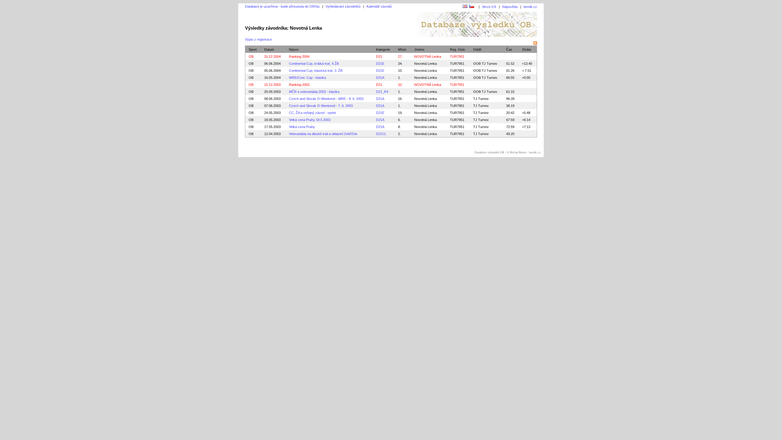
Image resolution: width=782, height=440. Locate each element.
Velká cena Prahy (302, 127)
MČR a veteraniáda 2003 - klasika (314, 92)
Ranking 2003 (299, 84)
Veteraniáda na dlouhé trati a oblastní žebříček (323, 134)
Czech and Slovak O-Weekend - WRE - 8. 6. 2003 (326, 99)
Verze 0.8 (489, 7)
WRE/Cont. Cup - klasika (307, 77)
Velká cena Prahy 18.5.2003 (310, 120)
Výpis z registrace (258, 39)
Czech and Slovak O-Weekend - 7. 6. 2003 (321, 106)
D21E (380, 63)
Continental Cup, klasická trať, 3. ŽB (315, 70)
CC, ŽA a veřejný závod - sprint (312, 113)
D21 (379, 56)
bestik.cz (530, 7)
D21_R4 (382, 92)
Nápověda (509, 7)
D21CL (381, 134)
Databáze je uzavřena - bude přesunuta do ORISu (282, 6)
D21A (380, 77)
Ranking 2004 (299, 56)
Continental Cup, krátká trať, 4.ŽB (314, 63)
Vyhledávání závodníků (343, 6)
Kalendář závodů (379, 6)
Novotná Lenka (425, 63)
